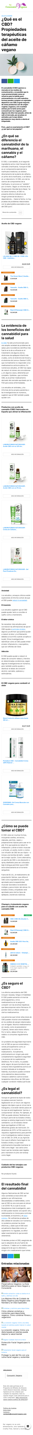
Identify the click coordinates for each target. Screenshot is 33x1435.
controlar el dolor (18, 629)
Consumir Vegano (14, 1375)
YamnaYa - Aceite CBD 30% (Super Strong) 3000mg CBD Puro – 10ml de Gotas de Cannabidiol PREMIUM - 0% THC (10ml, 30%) (20, 287)
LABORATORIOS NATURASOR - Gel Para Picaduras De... (15, 570)
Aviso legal (7, 1410)
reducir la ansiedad (19, 600)
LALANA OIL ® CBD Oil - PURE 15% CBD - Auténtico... (15, 257)
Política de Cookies (9, 1408)
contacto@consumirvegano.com (14, 1414)
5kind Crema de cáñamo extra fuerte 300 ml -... (15, 719)
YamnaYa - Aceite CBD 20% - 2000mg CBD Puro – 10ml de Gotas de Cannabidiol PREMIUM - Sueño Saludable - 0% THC (20, 299)
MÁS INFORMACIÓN (17, 267)
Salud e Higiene (6, 15)
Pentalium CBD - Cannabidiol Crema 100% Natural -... (15, 762)
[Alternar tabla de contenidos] (19, 212)
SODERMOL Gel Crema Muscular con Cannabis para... (16, 803)
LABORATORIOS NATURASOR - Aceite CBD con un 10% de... (14, 445)
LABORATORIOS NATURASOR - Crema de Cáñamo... (14, 528)
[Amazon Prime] (27, 261)
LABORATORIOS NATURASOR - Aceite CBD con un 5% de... (14, 487)
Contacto (6, 1412)
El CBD (4, 343)
